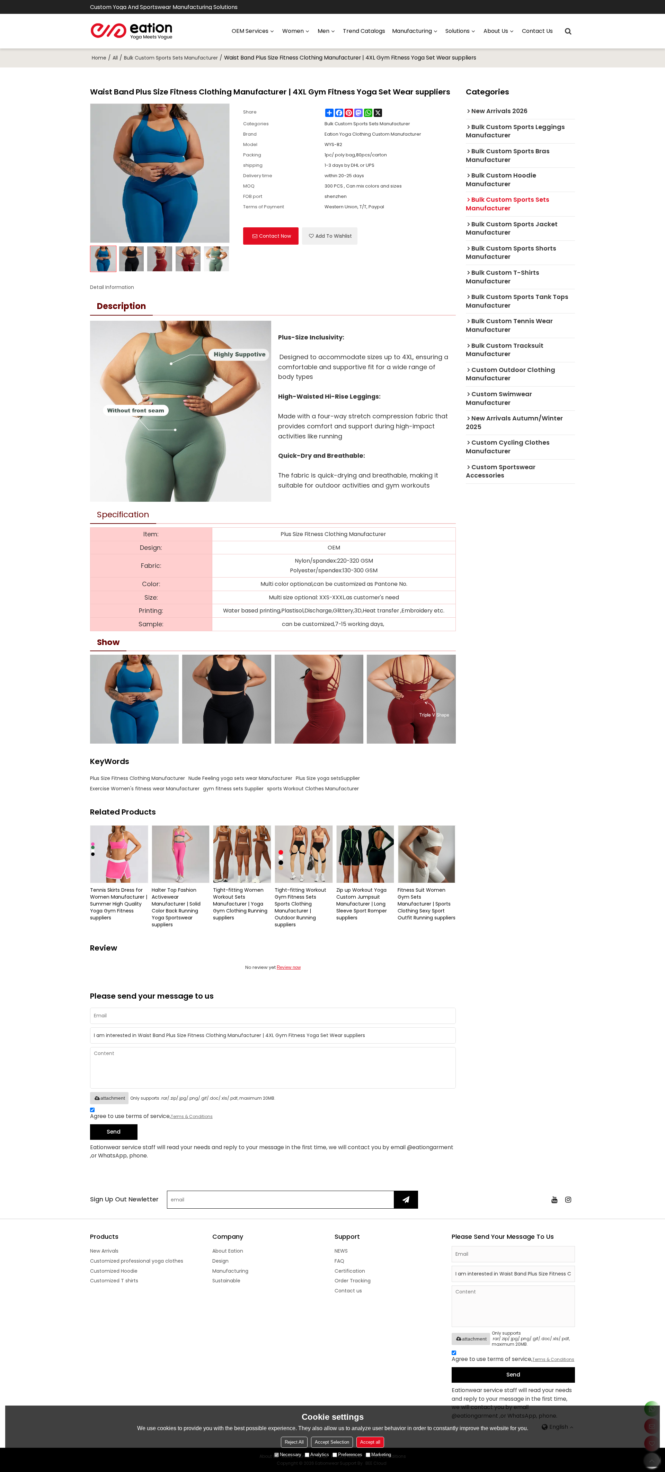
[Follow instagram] (568, 1200)
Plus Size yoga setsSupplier (328, 778)
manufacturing (412, 31)
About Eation (227, 1250)
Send (114, 1132)
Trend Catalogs (364, 31)
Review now (289, 967)
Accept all (370, 1442)
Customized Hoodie (114, 1270)
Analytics (319, 1454)
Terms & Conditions (192, 1116)
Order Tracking (353, 1280)
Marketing (381, 1454)
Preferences (350, 1454)
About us (496, 31)
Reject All (294, 1442)
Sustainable (226, 1280)
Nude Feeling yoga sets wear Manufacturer (240, 778)
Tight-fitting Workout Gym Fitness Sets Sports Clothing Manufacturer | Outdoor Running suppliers (300, 907)
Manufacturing (230, 1270)
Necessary (290, 1454)
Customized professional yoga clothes (136, 1260)
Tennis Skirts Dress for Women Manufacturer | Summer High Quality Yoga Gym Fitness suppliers (118, 904)
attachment (112, 1098)
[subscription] (406, 1199)
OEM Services (250, 31)
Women (293, 31)
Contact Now (275, 236)
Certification (350, 1270)
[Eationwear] (131, 31)
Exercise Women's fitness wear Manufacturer (145, 788)
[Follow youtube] (554, 1200)
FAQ (339, 1260)
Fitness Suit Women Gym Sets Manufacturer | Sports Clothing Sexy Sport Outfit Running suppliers (426, 904)
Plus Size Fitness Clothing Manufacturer (137, 778)
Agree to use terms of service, (151, 1116)
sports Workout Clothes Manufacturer (313, 788)
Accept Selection (332, 1442)
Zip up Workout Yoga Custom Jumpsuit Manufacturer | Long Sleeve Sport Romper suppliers (361, 904)
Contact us (537, 31)
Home (99, 57)
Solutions (457, 31)
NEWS (341, 1250)
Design (220, 1260)
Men (323, 31)
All (115, 57)
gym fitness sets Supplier (233, 788)
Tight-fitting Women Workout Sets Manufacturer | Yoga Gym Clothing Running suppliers (240, 904)
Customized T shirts (114, 1280)
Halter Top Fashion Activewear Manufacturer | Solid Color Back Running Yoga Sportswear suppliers (176, 907)
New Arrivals (104, 1250)
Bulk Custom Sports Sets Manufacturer (171, 57)
